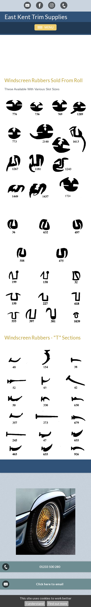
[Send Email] (27, 5)
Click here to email (49, 584)
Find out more (57, 603)
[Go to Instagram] (51, 5)
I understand (35, 603)
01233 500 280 (49, 567)
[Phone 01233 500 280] (64, 5)
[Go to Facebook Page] (39, 5)
